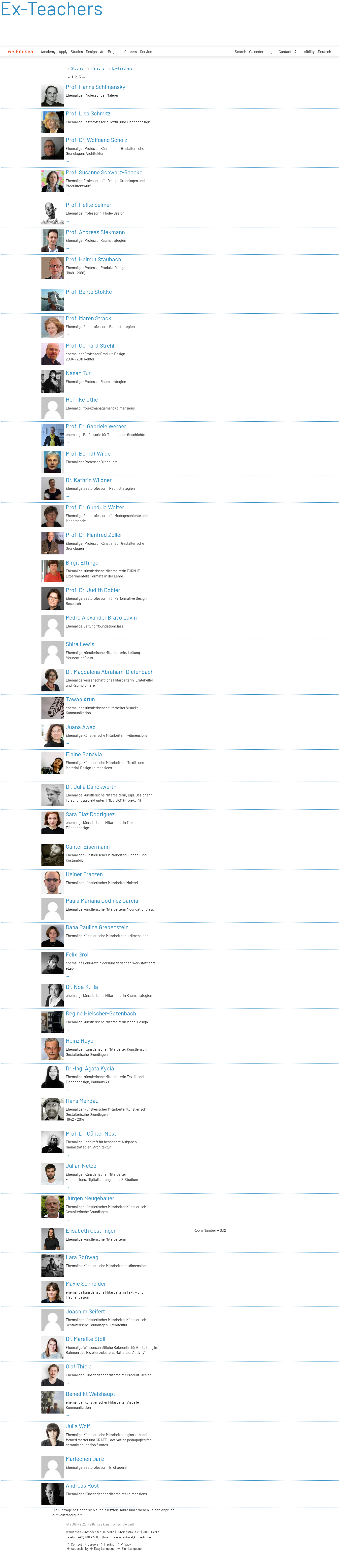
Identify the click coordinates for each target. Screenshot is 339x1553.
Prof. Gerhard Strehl (90, 345)
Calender (256, 51)
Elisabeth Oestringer (91, 1230)
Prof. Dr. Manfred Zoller (94, 534)
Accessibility (304, 51)
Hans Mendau (82, 1100)
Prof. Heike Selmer (88, 204)
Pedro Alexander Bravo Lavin (101, 617)
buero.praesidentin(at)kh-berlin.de (127, 1537)
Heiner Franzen (84, 874)
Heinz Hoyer (80, 1040)
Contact (285, 51)
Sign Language (131, 1549)
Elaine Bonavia (84, 754)
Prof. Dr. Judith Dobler (93, 589)
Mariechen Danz (85, 1458)
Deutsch (324, 51)
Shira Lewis (80, 643)
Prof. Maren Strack (88, 318)
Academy (48, 51)
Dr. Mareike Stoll (85, 1338)
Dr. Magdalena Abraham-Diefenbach (110, 671)
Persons (97, 68)
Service (146, 51)
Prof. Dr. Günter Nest (91, 1133)
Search (240, 51)
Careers (130, 51)
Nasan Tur (78, 372)
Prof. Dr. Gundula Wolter (95, 507)
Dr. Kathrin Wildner (89, 479)
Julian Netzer (82, 1165)
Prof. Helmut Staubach (93, 259)
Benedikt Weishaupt (90, 1393)
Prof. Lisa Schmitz (88, 113)
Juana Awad (81, 726)
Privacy (125, 1544)
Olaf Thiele (79, 1366)
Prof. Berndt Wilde (88, 453)
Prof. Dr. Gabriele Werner (96, 426)
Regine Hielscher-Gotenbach (101, 1013)
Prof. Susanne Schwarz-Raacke (104, 172)
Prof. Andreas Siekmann (95, 231)
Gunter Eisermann (88, 846)
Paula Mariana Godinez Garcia (102, 900)
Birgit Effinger (83, 562)
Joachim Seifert (85, 1311)
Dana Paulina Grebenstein (97, 927)
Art (102, 51)
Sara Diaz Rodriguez (90, 814)
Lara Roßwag (82, 1256)
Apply (63, 51)
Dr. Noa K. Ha (82, 986)
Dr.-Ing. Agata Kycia (90, 1068)
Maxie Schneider (86, 1283)
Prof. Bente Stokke (89, 291)
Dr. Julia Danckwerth (91, 786)
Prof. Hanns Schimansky (95, 86)
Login (271, 51)
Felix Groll (78, 954)
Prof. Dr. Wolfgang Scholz (96, 139)
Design (91, 51)
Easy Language (104, 1549)
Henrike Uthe (82, 399)
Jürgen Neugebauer (90, 1198)
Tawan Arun (80, 699)
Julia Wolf (78, 1425)
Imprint (108, 1544)
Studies (77, 51)
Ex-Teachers (122, 68)
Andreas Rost (82, 1485)
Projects (114, 51)
